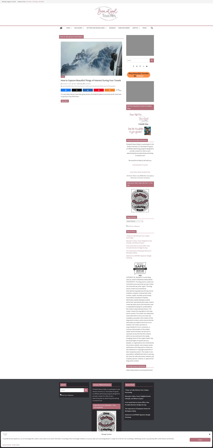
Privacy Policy (15, 445)
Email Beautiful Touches (140, 165)
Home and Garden (124, 28)
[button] (210, 434)
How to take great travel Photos (96, 86)
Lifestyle (135, 28)
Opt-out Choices (6, 445)
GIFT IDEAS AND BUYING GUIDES (96, 28)
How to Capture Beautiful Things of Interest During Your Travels (91, 80)
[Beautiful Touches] (61, 28)
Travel (144, 28)
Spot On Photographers (109, 86)
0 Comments (88, 83)
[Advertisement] (140, 45)
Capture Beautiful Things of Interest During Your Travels (75, 86)
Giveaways (112, 28)
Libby (74, 83)
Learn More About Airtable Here (140, 172)
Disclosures (78, 28)
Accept (200, 440)
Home (68, 28)
